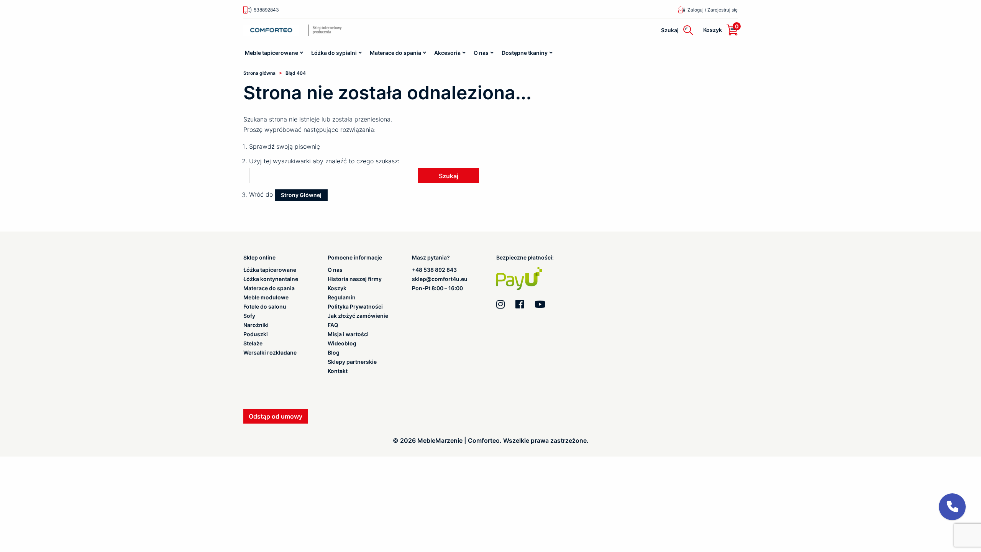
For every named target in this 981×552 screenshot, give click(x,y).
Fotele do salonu (264, 306)
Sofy (249, 316)
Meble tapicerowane (271, 52)
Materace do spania (395, 52)
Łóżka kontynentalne (270, 279)
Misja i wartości (348, 334)
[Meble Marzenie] (337, 30)
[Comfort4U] (271, 30)
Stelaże (252, 343)
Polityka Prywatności (355, 306)
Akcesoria (447, 52)
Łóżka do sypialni (334, 52)
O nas (481, 52)
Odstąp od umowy (275, 416)
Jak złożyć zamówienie (358, 316)
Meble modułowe (266, 297)
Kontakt (338, 371)
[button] (952, 506)
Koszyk (337, 288)
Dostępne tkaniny (525, 52)
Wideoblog (342, 343)
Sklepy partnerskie (352, 362)
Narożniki (256, 325)
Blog (334, 352)
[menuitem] (274, 53)
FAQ (333, 325)
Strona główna (259, 73)
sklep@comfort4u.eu (440, 279)
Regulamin (342, 297)
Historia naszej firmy (355, 279)
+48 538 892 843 (434, 269)
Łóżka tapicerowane (269, 270)
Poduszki (255, 334)
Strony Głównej (301, 195)
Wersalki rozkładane (270, 352)
